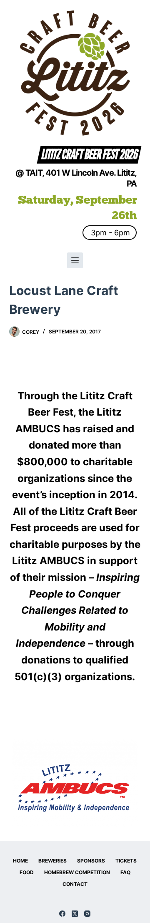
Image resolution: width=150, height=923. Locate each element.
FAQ (125, 872)
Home (20, 860)
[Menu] (75, 260)
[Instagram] (87, 913)
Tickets (126, 860)
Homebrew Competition (77, 872)
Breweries (52, 860)
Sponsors (91, 860)
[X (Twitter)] (75, 913)
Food (27, 872)
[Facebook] (62, 913)
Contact (75, 884)
